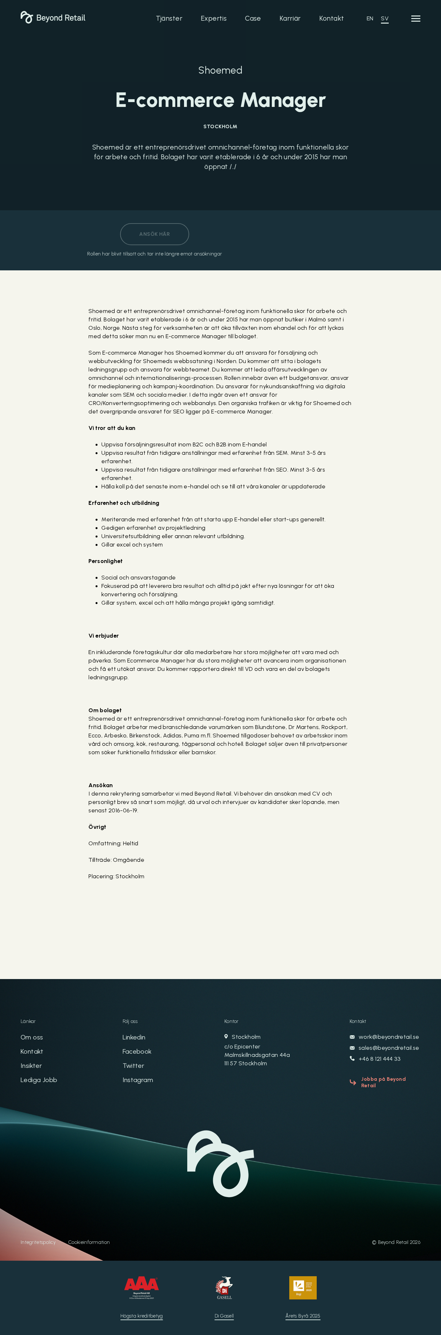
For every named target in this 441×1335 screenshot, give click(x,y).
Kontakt (331, 18)
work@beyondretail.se (388, 1036)
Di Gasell (224, 1316)
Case (253, 18)
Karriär (290, 18)
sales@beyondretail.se (388, 1047)
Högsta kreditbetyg (141, 1316)
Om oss (32, 1037)
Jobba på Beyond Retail (383, 1082)
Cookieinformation (89, 1242)
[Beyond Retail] (53, 21)
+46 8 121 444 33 (379, 1058)
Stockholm (257, 1050)
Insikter (31, 1065)
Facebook (137, 1051)
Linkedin (134, 1037)
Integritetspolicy (38, 1242)
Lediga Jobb (39, 1080)
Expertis (214, 18)
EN (370, 18)
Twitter (134, 1065)
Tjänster (169, 18)
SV (385, 18)
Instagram (138, 1080)
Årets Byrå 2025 (303, 1316)
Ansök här (154, 234)
